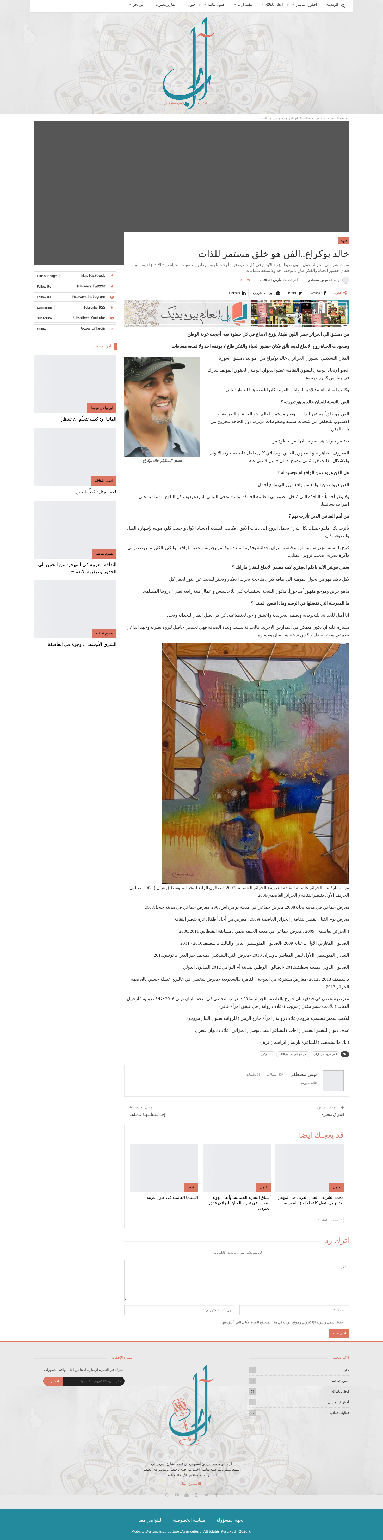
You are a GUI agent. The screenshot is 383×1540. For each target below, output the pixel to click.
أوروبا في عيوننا (102, 408)
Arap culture (169, 1531)
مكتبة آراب (244, 5)
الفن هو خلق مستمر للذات (293, 1054)
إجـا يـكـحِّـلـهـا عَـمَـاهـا (147, 1114)
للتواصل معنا (149, 1520)
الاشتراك (53, 1381)
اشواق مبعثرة (333, 1114)
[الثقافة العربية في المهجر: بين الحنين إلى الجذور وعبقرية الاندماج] (75, 530)
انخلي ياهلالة (274, 5)
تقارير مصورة (165, 5)
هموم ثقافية (216, 5)
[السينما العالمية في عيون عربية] (164, 1168)
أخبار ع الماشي (306, 5)
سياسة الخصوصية (189, 1520)
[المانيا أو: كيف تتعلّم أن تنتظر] (75, 384)
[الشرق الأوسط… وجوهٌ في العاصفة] (75, 609)
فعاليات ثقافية (339, 1413)
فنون (191, 5)
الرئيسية (332, 5)
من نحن (137, 5)
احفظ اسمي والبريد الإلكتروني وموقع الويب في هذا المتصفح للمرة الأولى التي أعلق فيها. (282, 1322)
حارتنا (345, 1370)
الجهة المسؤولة (231, 1520)
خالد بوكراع (266, 1054)
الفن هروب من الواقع (325, 1054)
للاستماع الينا (191, 1484)
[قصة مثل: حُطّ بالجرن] (75, 457)
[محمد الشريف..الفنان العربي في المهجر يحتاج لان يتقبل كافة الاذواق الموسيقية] (309, 1168)
